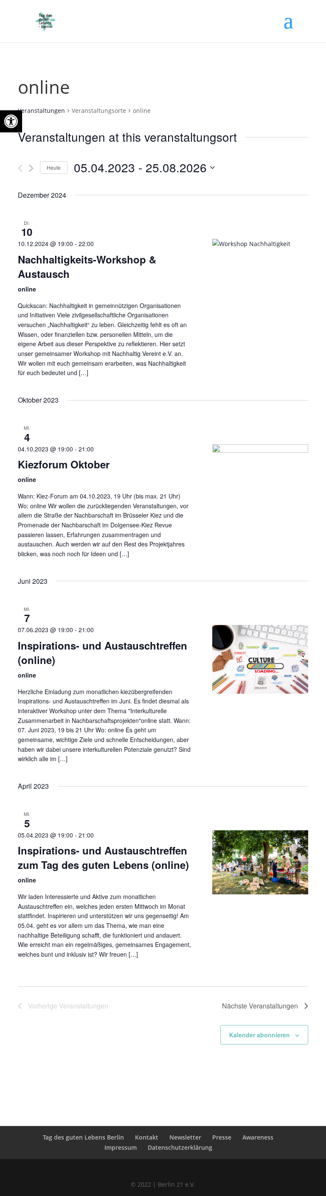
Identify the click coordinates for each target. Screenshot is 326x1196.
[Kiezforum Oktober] (260, 480)
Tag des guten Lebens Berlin (83, 1137)
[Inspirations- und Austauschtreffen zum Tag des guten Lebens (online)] (260, 862)
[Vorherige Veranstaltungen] (20, 168)
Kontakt (146, 1137)
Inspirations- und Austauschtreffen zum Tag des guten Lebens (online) (103, 857)
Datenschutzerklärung (180, 1147)
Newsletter (185, 1137)
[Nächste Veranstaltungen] (31, 168)
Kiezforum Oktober (64, 464)
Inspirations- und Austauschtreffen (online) (102, 652)
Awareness (257, 1137)
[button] (11, 121)
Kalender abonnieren (259, 1035)
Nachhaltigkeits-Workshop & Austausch (87, 266)
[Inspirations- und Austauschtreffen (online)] (260, 659)
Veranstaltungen (41, 110)
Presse (221, 1137)
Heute (54, 167)
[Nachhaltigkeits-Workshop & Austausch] (260, 287)
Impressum (120, 1147)
